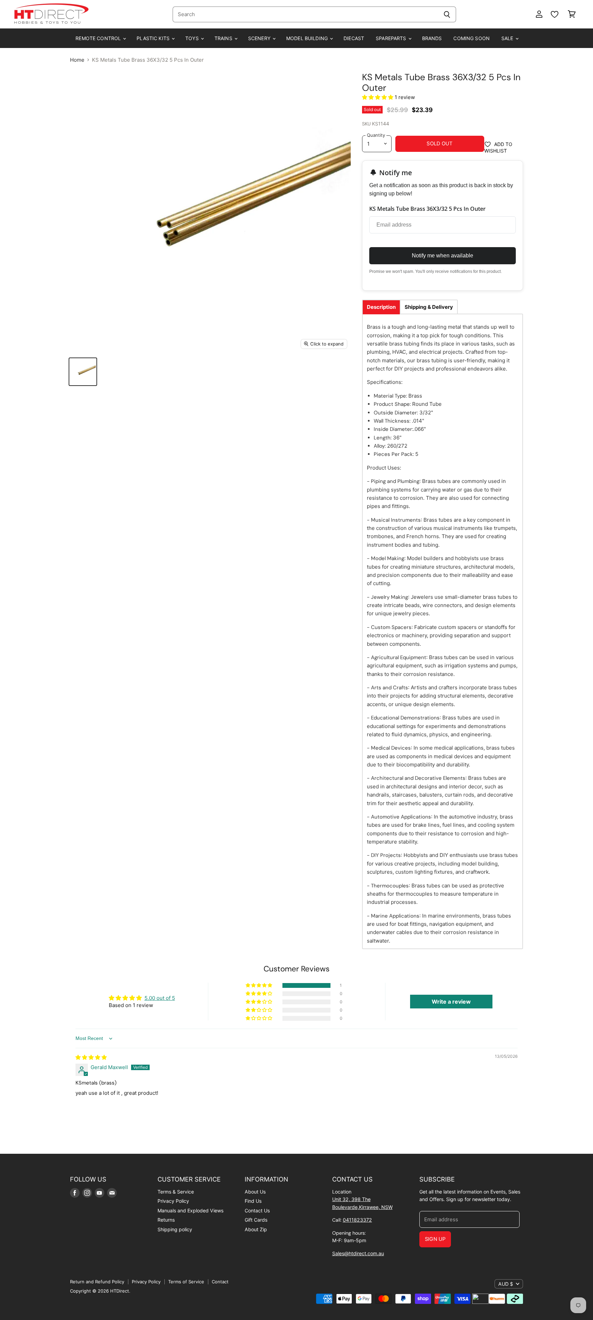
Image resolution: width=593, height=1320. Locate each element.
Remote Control (98, 38)
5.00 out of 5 (159, 998)
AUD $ (505, 1284)
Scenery (260, 38)
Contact (220, 1281)
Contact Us (257, 1210)
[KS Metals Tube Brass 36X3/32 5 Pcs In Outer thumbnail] (82, 371)
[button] (378, 97)
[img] (91, 1057)
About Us (255, 1192)
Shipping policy (175, 1229)
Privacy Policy (173, 1201)
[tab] (381, 307)
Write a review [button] (451, 1001)
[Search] (447, 14)
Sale (508, 38)
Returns (166, 1220)
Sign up (435, 1239)
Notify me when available (442, 255)
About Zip (256, 1229)
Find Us (253, 1201)
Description (381, 307)
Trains (224, 38)
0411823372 (357, 1220)
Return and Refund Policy (97, 1281)
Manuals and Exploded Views (190, 1210)
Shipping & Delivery (429, 307)
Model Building (307, 38)
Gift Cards (256, 1220)
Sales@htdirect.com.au (358, 1253)
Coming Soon (471, 38)
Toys (192, 38)
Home (77, 60)
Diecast (354, 38)
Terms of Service (186, 1281)
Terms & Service (176, 1192)
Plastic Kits (154, 38)
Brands (432, 38)
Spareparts (392, 38)
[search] (305, 14)
